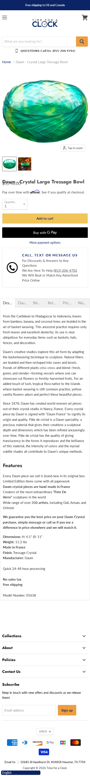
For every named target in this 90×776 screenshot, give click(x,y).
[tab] (7, 303)
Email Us (10, 762)
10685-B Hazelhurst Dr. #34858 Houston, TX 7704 (52, 762)
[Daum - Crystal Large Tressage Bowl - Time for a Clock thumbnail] (9, 164)
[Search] (82, 42)
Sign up (67, 710)
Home (6, 62)
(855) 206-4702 (65, 270)
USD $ (43, 731)
